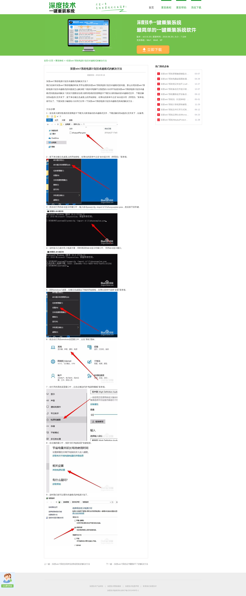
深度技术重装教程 (114, 586)
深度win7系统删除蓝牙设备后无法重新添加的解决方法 (175, 94)
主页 (51, 60)
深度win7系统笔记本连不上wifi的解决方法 (175, 84)
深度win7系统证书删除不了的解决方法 (131, 564)
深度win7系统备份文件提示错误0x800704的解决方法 (175, 89)
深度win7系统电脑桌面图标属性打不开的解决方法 (175, 79)
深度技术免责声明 (132, 586)
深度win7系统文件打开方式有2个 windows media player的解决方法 (175, 109)
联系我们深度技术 (150, 586)
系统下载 (196, 7)
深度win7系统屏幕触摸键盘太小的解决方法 (175, 74)
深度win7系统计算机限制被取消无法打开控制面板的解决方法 (175, 104)
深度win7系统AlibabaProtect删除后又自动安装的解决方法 (175, 120)
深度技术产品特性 (96, 586)
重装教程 (166, 7)
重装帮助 (181, 7)
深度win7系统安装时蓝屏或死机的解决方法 (71, 564)
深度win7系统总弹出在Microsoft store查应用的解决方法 (175, 115)
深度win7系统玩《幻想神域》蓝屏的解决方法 (175, 99)
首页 (151, 7)
